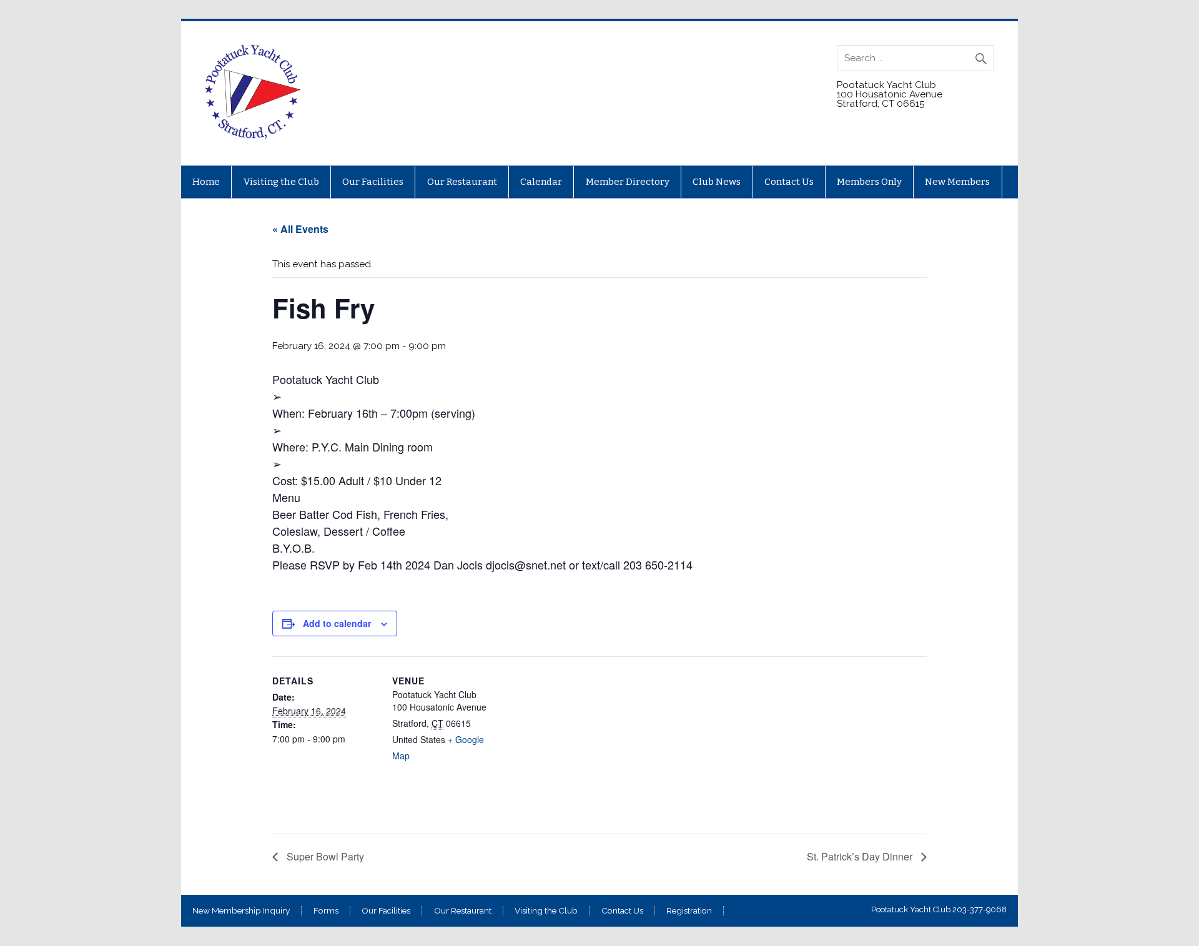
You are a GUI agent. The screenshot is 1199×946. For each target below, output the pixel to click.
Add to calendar (337, 623)
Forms (325, 911)
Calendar (541, 181)
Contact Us (789, 181)
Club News (717, 181)
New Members (957, 181)
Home (206, 181)
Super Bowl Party (324, 856)
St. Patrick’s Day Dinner (861, 856)
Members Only (869, 181)
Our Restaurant (462, 181)
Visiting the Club (281, 181)
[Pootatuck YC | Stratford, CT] (253, 135)
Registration (689, 911)
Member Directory (627, 181)
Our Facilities (372, 181)
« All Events (300, 229)
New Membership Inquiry (241, 911)
